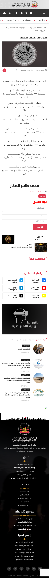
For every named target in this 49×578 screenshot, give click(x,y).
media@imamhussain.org (24, 471)
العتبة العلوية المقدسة (24, 542)
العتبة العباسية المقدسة (24, 556)
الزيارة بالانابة (24, 491)
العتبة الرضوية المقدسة (25, 549)
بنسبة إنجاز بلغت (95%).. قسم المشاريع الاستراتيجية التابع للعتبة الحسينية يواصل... (17, 380)
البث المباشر (24, 494)
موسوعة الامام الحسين (16, 27)
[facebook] (31, 13)
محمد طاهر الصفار (36, 191)
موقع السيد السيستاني (24, 518)
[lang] (4, 13)
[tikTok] (9, 569)
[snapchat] (15, 569)
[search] (9, 13)
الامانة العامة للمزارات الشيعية (24, 525)
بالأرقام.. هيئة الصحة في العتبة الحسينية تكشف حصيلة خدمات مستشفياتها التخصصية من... (16, 365)
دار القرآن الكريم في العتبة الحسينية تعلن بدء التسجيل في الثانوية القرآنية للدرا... (17, 394)
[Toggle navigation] (44, 13)
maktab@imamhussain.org (24, 467)
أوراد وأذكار (24, 501)
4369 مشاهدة (26, 70)
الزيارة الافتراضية (24, 498)
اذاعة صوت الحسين (24, 505)
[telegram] (21, 569)
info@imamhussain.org (24, 464)
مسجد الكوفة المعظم (24, 559)
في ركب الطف (39, 30)
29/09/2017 (40, 70)
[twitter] (26, 13)
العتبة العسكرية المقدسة (24, 552)
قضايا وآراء (26, 346)
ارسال (38, 227)
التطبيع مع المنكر (24, 349)
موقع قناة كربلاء (24, 529)
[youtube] (21, 13)
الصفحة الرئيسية (36, 27)
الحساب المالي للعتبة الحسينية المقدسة (24, 478)
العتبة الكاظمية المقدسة (24, 545)
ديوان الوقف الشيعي (24, 522)
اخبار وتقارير (25, 360)
